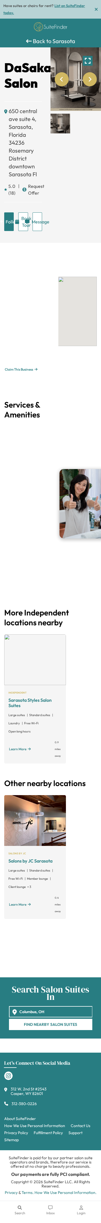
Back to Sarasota (53, 41)
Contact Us (80, 1125)
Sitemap (11, 1139)
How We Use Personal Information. (66, 1192)
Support (75, 1132)
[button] (60, 123)
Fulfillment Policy (48, 1132)
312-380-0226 (24, 1103)
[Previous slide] (62, 79)
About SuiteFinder (20, 1118)
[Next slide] (90, 79)
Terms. (28, 1192)
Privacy (11, 1192)
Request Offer (35, 189)
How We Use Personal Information (34, 1125)
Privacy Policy (16, 1132)
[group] (75, 79)
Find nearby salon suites (50, 1024)
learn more (17, 749)
